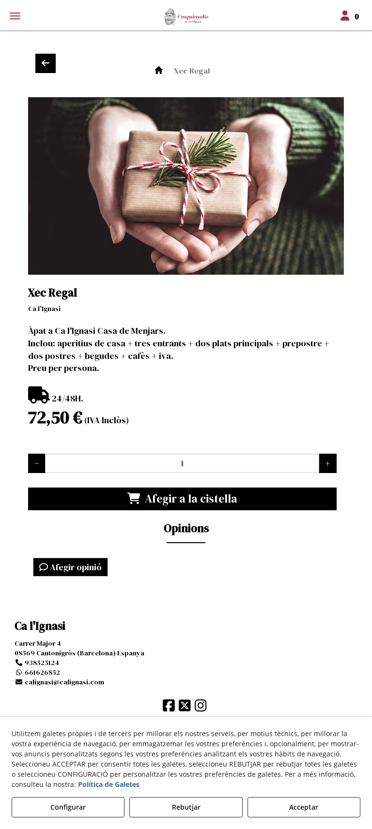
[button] (186, 17)
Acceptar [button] (303, 807)
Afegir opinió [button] (75, 567)
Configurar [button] (68, 807)
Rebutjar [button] (186, 807)
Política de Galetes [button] (109, 784)
